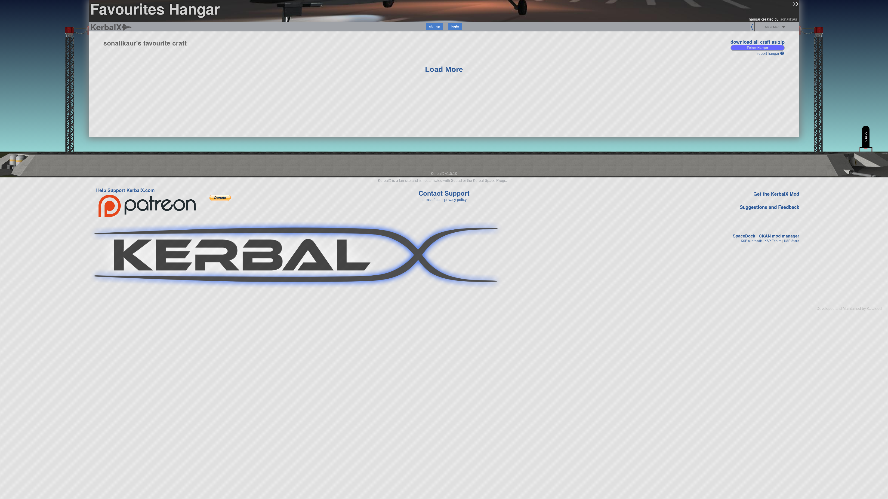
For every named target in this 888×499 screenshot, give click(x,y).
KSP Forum (773, 241)
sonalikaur (788, 19)
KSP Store (791, 241)
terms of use (431, 200)
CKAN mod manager (779, 236)
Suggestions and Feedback (769, 207)
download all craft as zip (758, 41)
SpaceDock (744, 236)
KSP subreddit (751, 241)
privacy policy (455, 200)
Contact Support (444, 193)
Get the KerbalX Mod (776, 193)
